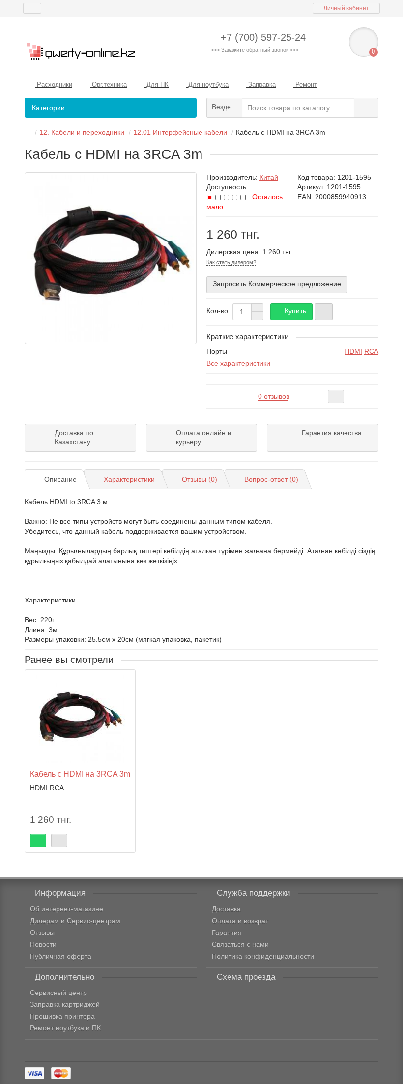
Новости (43, 944)
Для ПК (156, 84)
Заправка (261, 84)
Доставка (226, 909)
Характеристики (129, 479)
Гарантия (227, 932)
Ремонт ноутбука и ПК (65, 1028)
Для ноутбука (207, 84)
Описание (60, 479)
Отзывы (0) (199, 479)
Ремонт (305, 84)
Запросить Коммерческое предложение (277, 284)
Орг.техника (108, 84)
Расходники (53, 84)
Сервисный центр (58, 992)
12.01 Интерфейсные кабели (180, 132)
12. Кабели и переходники (81, 132)
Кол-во (217, 311)
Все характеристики (238, 363)
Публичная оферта (60, 956)
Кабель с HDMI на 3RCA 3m (80, 773)
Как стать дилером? (231, 262)
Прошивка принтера (62, 1016)
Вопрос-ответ (271, 479)
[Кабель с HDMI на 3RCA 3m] (111, 258)
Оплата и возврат (240, 921)
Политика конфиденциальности (263, 956)
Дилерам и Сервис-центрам (75, 921)
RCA (371, 351)
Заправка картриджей (65, 1004)
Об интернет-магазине (66, 909)
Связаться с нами (240, 944)
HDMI (353, 351)
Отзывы (42, 932)
